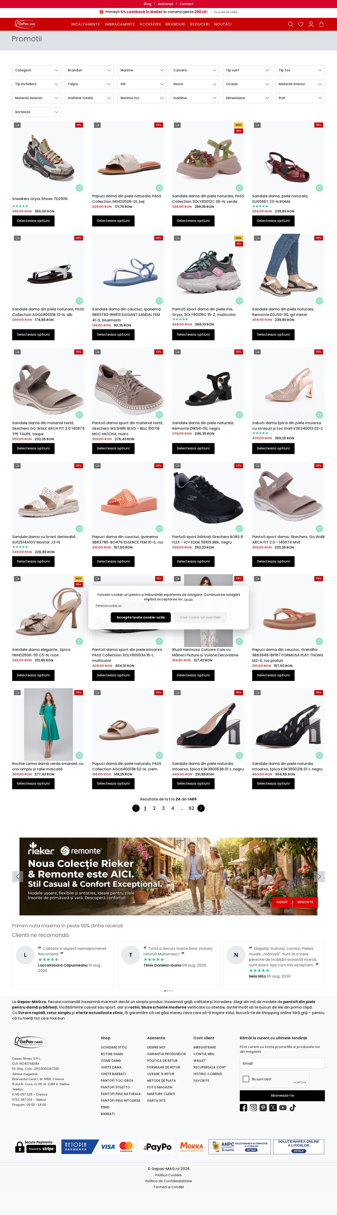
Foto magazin (159, 1087)
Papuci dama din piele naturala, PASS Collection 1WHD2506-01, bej (126, 198)
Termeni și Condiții (169, 1187)
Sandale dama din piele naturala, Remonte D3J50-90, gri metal (283, 312)
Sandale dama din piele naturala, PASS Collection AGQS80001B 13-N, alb (48, 312)
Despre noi (156, 1047)
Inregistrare (204, 1047)
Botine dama (112, 1054)
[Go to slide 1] (165, 912)
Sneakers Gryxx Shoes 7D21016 (40, 198)
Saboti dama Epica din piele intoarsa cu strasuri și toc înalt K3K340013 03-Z (287, 425)
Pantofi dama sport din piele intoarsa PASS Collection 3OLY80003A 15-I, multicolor (127, 655)
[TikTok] (294, 1107)
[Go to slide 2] (167, 912)
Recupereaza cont (209, 1067)
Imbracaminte (120, 24)
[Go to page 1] (165, 991)
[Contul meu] (311, 24)
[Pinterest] (264, 1107)
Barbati (108, 1114)
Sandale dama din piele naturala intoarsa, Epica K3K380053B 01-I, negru (208, 766)
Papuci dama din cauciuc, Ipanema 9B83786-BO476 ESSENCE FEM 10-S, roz (127, 539)
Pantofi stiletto (115, 1087)
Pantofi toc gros (117, 1080)
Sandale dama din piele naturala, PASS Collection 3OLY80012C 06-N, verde (208, 198)
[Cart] (321, 24)
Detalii (188, 599)
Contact (186, 4)
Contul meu (203, 1054)
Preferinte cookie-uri (109, 605)
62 (191, 808)
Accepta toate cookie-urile (141, 617)
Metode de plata (161, 1080)
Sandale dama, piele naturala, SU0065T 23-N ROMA (280, 198)
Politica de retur (162, 1060)
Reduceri (200, 24)
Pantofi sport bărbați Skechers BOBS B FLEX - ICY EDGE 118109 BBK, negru (207, 539)
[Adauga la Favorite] (79, 188)
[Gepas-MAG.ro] (41, 24)
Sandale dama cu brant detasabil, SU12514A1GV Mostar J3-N (44, 539)
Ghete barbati (113, 1074)
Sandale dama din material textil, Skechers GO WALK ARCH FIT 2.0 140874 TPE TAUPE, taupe (48, 428)
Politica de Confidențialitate (168, 1181)
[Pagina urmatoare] (201, 808)
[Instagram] (255, 1107)
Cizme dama (111, 1060)
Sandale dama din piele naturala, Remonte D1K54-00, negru (203, 425)
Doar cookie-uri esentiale (200, 617)
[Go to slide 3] (169, 912)
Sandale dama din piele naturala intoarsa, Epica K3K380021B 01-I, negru (287, 766)
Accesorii (150, 24)
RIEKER (282, 902)
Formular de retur (163, 1067)
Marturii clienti (161, 1094)
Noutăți (223, 24)
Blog (147, 4)
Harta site (156, 1100)
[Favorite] (300, 24)
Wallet (199, 1060)
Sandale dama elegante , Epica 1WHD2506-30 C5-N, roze (41, 652)
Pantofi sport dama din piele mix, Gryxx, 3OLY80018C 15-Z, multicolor (204, 312)
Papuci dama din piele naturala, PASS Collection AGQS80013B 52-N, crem (126, 766)
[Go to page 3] (169, 991)
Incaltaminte (85, 24)
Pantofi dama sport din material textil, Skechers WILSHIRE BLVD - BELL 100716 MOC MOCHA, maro (127, 428)
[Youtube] (284, 1107)
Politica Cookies (168, 1175)
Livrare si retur (160, 1074)
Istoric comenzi (207, 1074)
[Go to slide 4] (172, 912)
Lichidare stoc (114, 1047)
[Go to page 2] (167, 991)
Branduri (175, 24)
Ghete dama (111, 1067)
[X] (274, 1107)
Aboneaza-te (282, 1095)
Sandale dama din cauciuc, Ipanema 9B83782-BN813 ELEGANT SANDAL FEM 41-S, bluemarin (126, 315)
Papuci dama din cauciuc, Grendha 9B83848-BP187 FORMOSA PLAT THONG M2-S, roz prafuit (287, 655)
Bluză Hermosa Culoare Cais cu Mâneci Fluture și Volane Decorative (205, 652)
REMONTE (305, 902)
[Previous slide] (17, 876)
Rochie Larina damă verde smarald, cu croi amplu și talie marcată (47, 766)
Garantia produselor (166, 1054)
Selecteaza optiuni (33, 220)
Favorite (201, 1080)
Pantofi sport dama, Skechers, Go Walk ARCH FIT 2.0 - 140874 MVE (288, 539)
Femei (105, 1107)
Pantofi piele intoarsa (120, 1100)
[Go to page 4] (172, 991)
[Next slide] (319, 876)
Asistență (165, 4)
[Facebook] (245, 1107)
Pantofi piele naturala (121, 1094)
